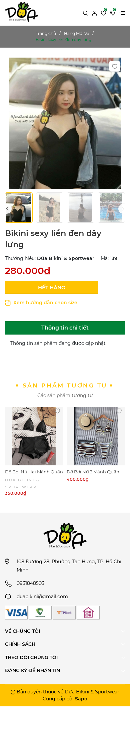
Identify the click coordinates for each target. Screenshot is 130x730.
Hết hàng (51, 287)
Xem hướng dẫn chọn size (44, 303)
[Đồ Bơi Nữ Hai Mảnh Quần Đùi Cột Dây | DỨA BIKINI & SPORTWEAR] (34, 436)
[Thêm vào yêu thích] (114, 66)
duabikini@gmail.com (42, 597)
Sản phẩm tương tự (65, 385)
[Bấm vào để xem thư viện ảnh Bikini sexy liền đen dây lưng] (65, 123)
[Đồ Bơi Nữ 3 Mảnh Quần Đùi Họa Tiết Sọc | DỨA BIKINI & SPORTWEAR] (96, 436)
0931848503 (30, 583)
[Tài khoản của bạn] (94, 13)
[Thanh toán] (16, 612)
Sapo (81, 699)
